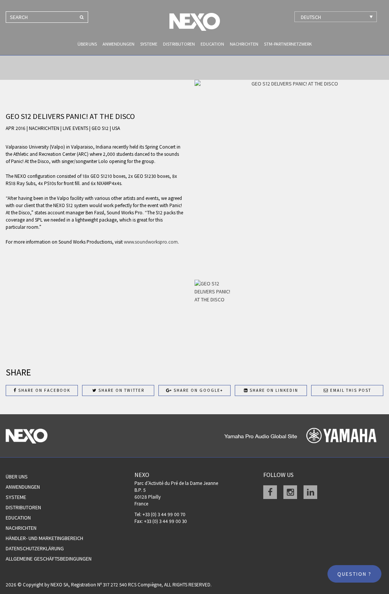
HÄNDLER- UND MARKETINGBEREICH (44, 538)
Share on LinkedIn (273, 390)
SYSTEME (148, 44)
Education (212, 44)
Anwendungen (118, 44)
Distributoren (179, 44)
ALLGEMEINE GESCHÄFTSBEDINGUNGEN (49, 558)
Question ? (354, 573)
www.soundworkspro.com (151, 242)
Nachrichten (244, 44)
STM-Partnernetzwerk (288, 44)
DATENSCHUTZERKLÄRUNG (35, 548)
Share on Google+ (197, 390)
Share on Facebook (43, 390)
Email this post (350, 390)
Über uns (87, 44)
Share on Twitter (120, 390)
